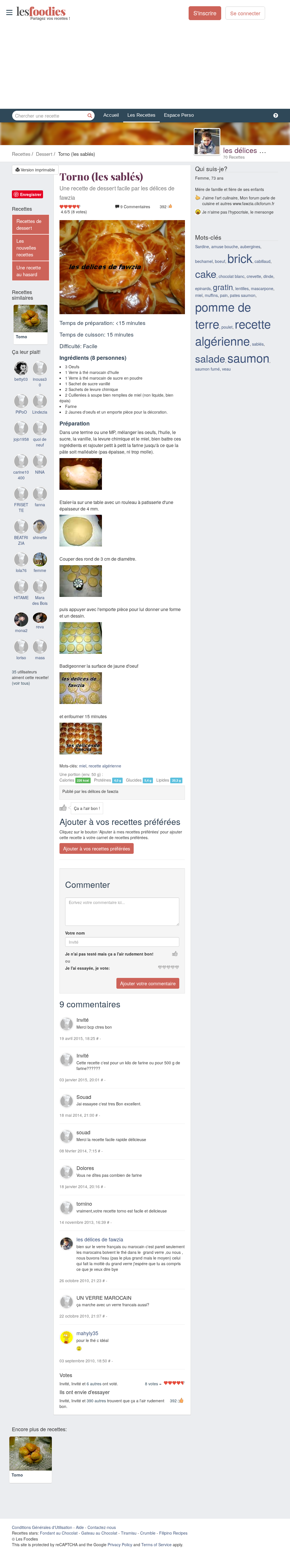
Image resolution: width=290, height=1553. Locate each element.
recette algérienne (105, 766)
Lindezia (39, 418)
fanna (40, 511)
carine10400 (21, 481)
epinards (203, 288)
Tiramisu (129, 1541)
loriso (21, 664)
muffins (211, 295)
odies (17, 11)
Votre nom (75, 933)
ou (67, 961)
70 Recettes (234, 157)
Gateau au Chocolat (99, 1541)
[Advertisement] (145, 65)
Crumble (147, 1541)
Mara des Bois (40, 606)
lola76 (21, 577)
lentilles (242, 288)
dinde (268, 276)
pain (224, 295)
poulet (227, 327)
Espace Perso (179, 115)
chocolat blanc (231, 276)
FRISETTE (21, 514)
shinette (40, 544)
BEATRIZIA (21, 546)
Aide (80, 1535)
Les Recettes (141, 115)
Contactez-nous (102, 1535)
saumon (248, 357)
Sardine (202, 246)
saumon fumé (207, 369)
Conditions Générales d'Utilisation (42, 1535)
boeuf (220, 261)
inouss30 (40, 388)
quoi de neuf (39, 448)
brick (239, 257)
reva (40, 633)
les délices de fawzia (256, 150)
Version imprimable (37, 170)
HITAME (21, 604)
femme (40, 577)
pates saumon (242, 295)
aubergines (250, 246)
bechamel (204, 261)
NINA (39, 478)
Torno (21, 343)
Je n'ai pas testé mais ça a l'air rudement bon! (109, 954)
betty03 (21, 385)
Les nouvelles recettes (26, 247)
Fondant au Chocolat (59, 1541)
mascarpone (262, 288)
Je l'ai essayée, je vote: (87, 968)
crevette (254, 276)
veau (226, 369)
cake (205, 273)
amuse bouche (224, 246)
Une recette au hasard (28, 271)
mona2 (21, 637)
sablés (258, 344)
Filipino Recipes (173, 1541)
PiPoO (21, 418)
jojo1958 (21, 445)
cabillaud (262, 261)
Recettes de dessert (28, 224)
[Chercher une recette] (90, 115)
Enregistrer (30, 194)
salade (210, 358)
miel (82, 766)
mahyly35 (87, 1333)
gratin (223, 286)
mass (40, 664)
